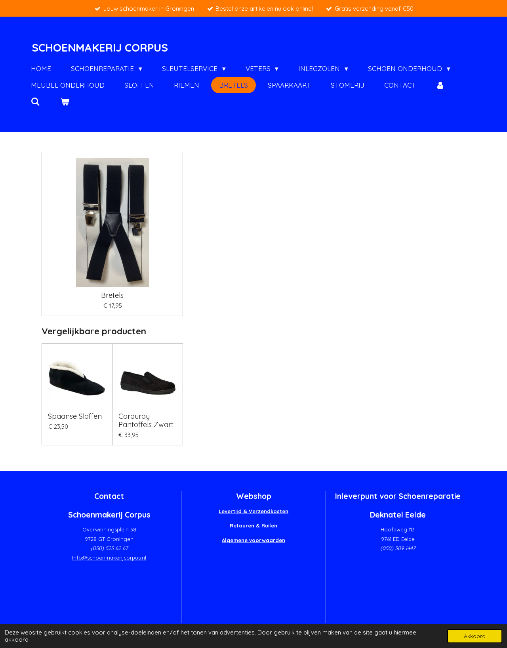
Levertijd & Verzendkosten (253, 511)
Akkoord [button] (475, 636)
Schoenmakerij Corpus (100, 47)
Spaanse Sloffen (75, 416)
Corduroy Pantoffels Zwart (145, 420)
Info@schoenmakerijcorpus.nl (109, 557)
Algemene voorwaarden (253, 540)
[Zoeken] (35, 102)
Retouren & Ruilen (253, 525)
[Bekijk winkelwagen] (65, 102)
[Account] (440, 85)
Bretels (112, 295)
